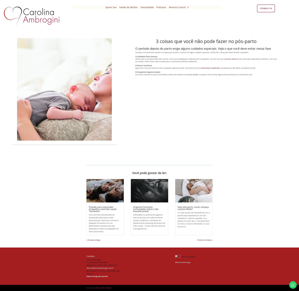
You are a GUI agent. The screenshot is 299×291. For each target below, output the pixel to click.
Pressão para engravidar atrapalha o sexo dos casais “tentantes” (102, 209)
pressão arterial (231, 59)
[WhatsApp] (293, 285)
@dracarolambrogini (182, 262)
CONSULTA (266, 8)
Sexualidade (147, 7)
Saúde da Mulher (128, 7)
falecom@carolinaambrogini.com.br (99, 268)
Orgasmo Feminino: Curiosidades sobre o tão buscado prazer (145, 209)
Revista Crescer (177, 7)
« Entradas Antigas (93, 240)
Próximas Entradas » (205, 240)
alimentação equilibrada (210, 68)
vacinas (195, 74)
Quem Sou (111, 7)
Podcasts (161, 7)
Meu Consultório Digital (103, 288)
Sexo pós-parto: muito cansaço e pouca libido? (193, 208)
